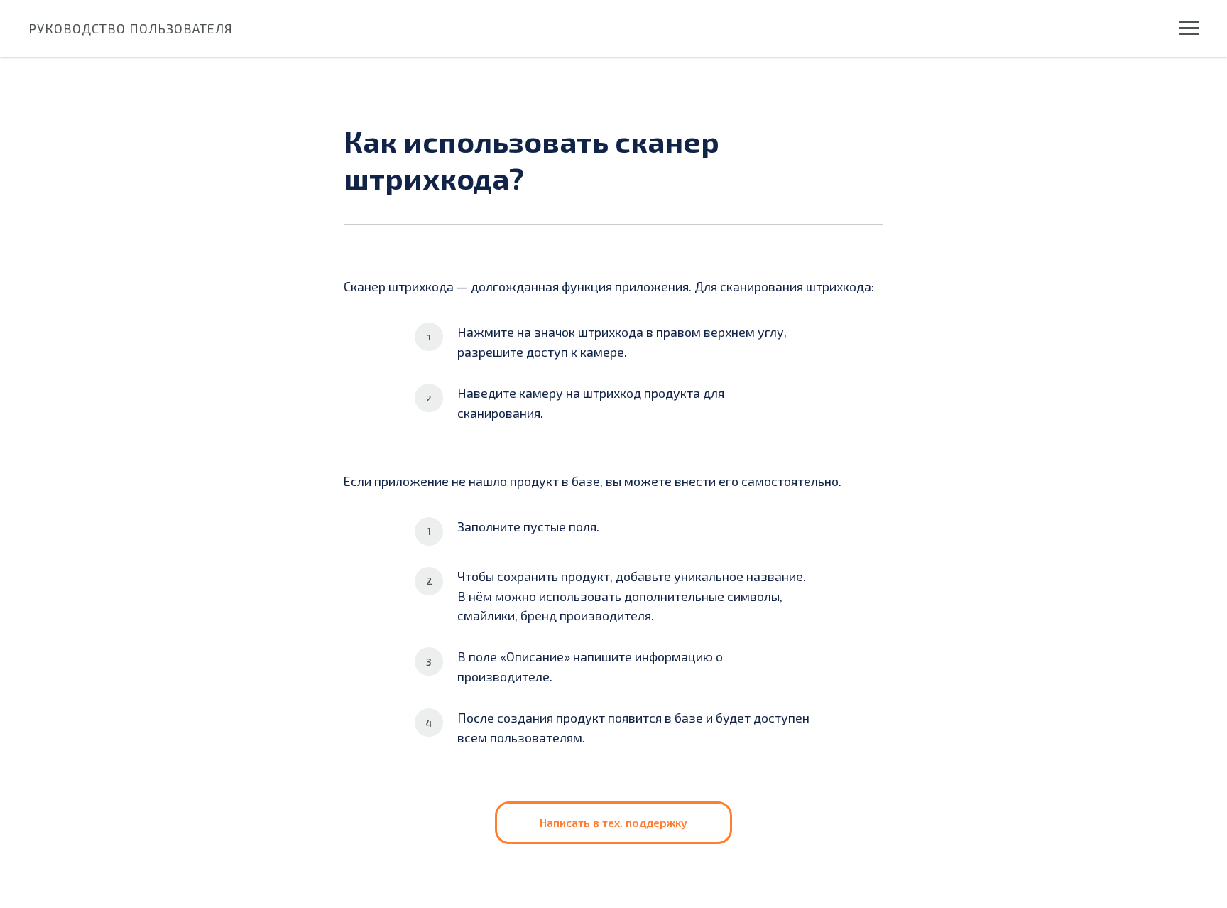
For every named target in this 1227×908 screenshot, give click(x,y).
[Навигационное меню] (1189, 28)
